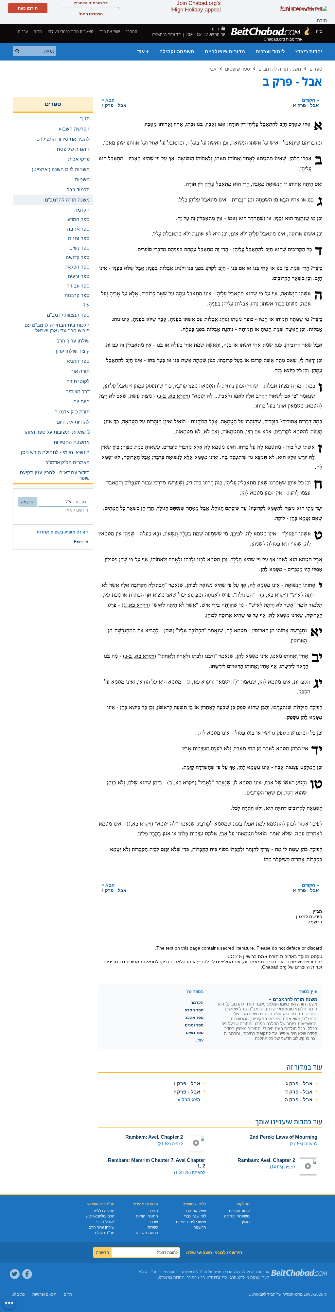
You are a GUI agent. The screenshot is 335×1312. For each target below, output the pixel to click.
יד (316, 750)
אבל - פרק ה (298, 1099)
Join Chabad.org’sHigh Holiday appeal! (195, 6)
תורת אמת (268, 956)
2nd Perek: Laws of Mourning (283, 1137)
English (81, 541)
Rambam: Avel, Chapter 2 (154, 1137)
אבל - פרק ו (187, 1083)
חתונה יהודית (147, 1216)
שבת (154, 1221)
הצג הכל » (189, 1099)
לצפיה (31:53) (170, 1143)
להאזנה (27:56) (303, 1143)
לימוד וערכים (270, 51)
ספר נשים (194, 1032)
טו (316, 784)
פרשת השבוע (147, 1233)
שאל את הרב (109, 31)
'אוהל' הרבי (105, 1221)
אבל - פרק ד (298, 1091)
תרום (38, 31)
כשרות (153, 1227)
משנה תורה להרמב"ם (279, 68)
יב (316, 658)
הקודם (306, 102)
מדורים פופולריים (225, 51)
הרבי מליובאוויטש (100, 1216)
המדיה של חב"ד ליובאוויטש (271, 1294)
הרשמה (199, 1227)
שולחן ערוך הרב (102, 1227)
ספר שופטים (237, 68)
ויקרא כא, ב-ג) (172, 396)
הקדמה (196, 1002)
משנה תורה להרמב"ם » (293, 999)
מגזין (246, 1221)
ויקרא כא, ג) (273, 595)
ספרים (315, 68)
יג (317, 684)
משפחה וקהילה (176, 51)
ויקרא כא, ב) (180, 783)
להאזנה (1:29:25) (189, 1172)
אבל (213, 68)
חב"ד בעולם (105, 1233)
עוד (86, 304)
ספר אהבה (194, 1017)
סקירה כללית (104, 1211)
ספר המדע (194, 1010)
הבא (114, 102)
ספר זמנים (194, 1025)
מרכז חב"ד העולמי (152, 1272)
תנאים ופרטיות (44, 1294)
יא (316, 632)
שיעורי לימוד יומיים (191, 1221)
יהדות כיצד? (308, 51)
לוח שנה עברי (195, 1216)
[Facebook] (27, 1274)
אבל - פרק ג (299, 1083)
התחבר (132, 31)
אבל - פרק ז (187, 1091)
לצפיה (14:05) (282, 1166)
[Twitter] (15, 1274)
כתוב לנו (18, 1294)
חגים (154, 1211)
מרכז (299, 1294)
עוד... (199, 1040)
